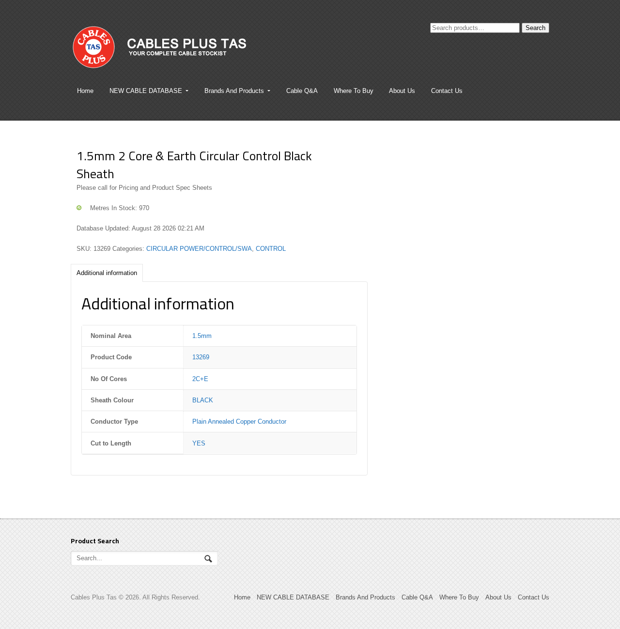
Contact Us (447, 90)
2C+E (200, 379)
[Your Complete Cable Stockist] (189, 52)
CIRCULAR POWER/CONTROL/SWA (199, 248)
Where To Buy (353, 90)
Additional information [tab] (107, 272)
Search (535, 27)
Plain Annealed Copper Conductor (239, 421)
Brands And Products (234, 90)
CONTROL (271, 248)
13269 (200, 357)
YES (198, 443)
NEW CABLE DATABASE (145, 90)
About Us (402, 90)
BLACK (202, 400)
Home (85, 90)
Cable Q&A (302, 90)
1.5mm (202, 335)
